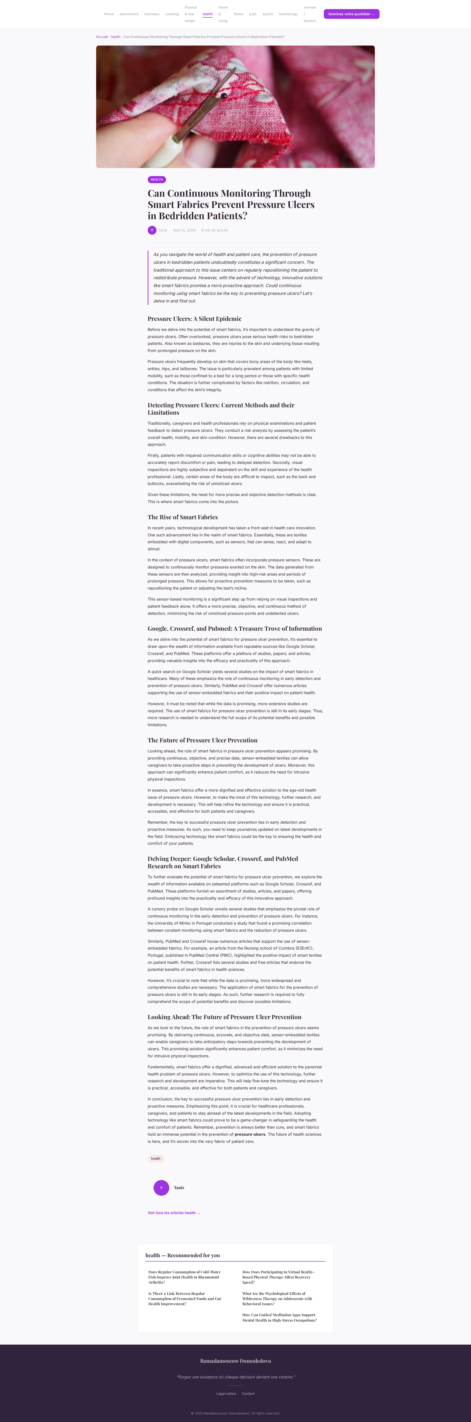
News (238, 14)
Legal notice (226, 1393)
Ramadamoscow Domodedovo (235, 1360)
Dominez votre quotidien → (351, 14)
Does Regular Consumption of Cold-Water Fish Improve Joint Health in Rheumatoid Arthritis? (184, 1277)
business (151, 14)
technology (288, 14)
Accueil (102, 37)
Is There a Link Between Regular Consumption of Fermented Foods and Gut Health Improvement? (184, 1298)
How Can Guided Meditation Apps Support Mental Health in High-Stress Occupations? (279, 1317)
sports (267, 14)
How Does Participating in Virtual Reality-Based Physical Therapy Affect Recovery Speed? (278, 1277)
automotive (129, 14)
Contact (248, 1393)
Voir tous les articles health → (174, 1212)
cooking (172, 14)
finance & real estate (191, 14)
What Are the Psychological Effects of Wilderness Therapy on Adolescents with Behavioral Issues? (277, 1298)
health (208, 14)
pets (253, 14)
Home (109, 14)
